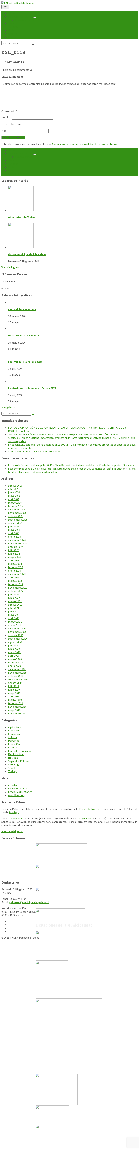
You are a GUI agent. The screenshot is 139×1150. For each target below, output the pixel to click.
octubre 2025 (15, 516)
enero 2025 (14, 536)
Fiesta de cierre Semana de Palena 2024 (32, 388)
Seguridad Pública (18, 761)
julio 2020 (13, 645)
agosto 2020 (15, 642)
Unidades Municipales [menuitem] (20, 16)
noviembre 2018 (17, 706)
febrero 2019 (15, 703)
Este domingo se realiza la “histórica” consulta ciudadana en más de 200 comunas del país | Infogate (66, 468)
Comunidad (14, 734)
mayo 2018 (14, 710)
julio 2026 (13, 489)
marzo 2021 (15, 621)
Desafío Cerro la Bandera (23, 335)
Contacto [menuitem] (13, 37)
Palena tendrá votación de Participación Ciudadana (105, 465)
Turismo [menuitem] (13, 26)
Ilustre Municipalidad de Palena (27, 254)
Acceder (12, 785)
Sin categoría (15, 764)
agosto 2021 (15, 604)
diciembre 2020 (17, 628)
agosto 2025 (15, 523)
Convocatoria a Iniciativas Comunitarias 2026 (34, 451)
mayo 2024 (14, 557)
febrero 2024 (15, 567)
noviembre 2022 (17, 587)
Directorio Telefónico (21, 217)
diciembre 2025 (17, 509)
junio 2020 (14, 649)
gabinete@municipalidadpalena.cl (29, 902)
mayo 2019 (14, 693)
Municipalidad (16, 754)
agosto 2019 (15, 683)
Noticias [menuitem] (13, 23)
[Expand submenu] (34, 17)
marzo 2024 (15, 563)
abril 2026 (13, 499)
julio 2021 (13, 608)
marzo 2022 (15, 601)
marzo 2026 (15, 502)
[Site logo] (17, 3)
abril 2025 (13, 533)
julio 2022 (13, 594)
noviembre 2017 (17, 713)
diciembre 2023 (17, 574)
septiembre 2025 (18, 519)
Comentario (9, 111)
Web (3, 130)
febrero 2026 (15, 506)
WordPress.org (16, 795)
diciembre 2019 (17, 669)
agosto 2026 (15, 485)
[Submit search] (33, 44)
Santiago (14, 812)
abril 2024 (13, 560)
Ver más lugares (10, 267)
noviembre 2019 (17, 672)
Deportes (13, 740)
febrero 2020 (15, 662)
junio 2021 (14, 611)
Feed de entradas (18, 788)
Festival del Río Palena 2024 (25, 361)
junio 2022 (14, 597)
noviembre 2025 (17, 512)
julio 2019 (13, 686)
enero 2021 (14, 625)
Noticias (13, 757)
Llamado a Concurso (20, 751)
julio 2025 (13, 526)
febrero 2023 (15, 584)
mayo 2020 (14, 652)
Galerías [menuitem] (13, 33)
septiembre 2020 (18, 638)
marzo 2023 (15, 580)
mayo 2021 (14, 614)
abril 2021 (13, 618)
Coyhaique (85, 818)
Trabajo (12, 771)
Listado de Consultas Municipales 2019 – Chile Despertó (40, 465)
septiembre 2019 (18, 679)
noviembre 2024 (17, 543)
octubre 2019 (15, 676)
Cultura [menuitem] (12, 30)
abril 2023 (13, 577)
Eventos (13, 747)
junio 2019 (14, 689)
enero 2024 (14, 570)
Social (11, 768)
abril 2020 (13, 655)
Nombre (6, 117)
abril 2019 (13, 696)
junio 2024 (14, 553)
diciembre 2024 (17, 540)
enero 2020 (14, 666)
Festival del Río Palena (22, 309)
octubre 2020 (15, 635)
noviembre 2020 (17, 632)
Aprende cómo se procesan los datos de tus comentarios (84, 144)
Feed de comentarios (20, 792)
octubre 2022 (15, 591)
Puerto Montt (17, 818)
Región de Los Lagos (90, 809)
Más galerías (8, 407)
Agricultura (14, 727)
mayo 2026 (14, 495)
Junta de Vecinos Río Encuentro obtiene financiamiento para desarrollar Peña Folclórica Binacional (65, 434)
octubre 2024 (15, 546)
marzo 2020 (15, 659)
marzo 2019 (15, 700)
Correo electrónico (12, 124)
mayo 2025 (14, 529)
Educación (14, 744)
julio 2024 (13, 550)
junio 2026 (14, 492)
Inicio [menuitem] (11, 13)
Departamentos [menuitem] (24, 20)
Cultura (12, 737)
